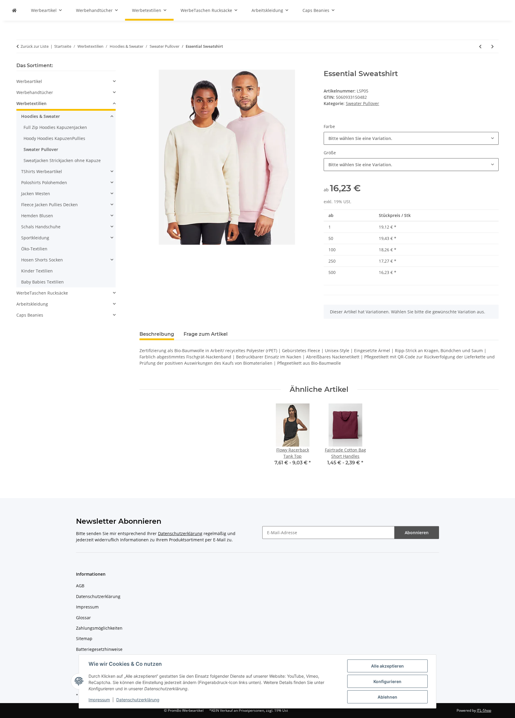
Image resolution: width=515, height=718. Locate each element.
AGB (80, 585)
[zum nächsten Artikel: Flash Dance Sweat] (492, 46)
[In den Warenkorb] (144, 66)
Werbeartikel (29, 81)
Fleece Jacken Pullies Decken (49, 204)
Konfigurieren (387, 681)
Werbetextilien (31, 103)
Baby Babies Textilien (42, 282)
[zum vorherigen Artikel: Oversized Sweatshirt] (480, 46)
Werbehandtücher (34, 92)
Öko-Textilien (34, 249)
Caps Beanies (29, 315)
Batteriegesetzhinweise (99, 649)
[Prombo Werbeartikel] (14, 10)
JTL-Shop (484, 710)
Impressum (99, 699)
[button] (66, 81)
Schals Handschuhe (41, 226)
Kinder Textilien (37, 271)
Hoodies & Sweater (40, 116)
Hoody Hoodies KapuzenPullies (54, 138)
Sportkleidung (35, 238)
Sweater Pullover (362, 103)
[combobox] (411, 138)
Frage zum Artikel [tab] (206, 334)
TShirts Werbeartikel (41, 171)
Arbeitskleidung (32, 304)
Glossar (83, 617)
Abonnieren (417, 532)
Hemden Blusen (37, 215)
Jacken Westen (35, 193)
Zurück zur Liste (35, 46)
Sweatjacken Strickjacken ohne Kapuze (62, 160)
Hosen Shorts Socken (42, 260)
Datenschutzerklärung (137, 699)
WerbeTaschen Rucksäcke (42, 293)
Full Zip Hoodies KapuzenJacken (55, 127)
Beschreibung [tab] (156, 334)
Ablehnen (387, 696)
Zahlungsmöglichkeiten (99, 628)
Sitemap (84, 638)
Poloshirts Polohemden (44, 182)
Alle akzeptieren (387, 665)
